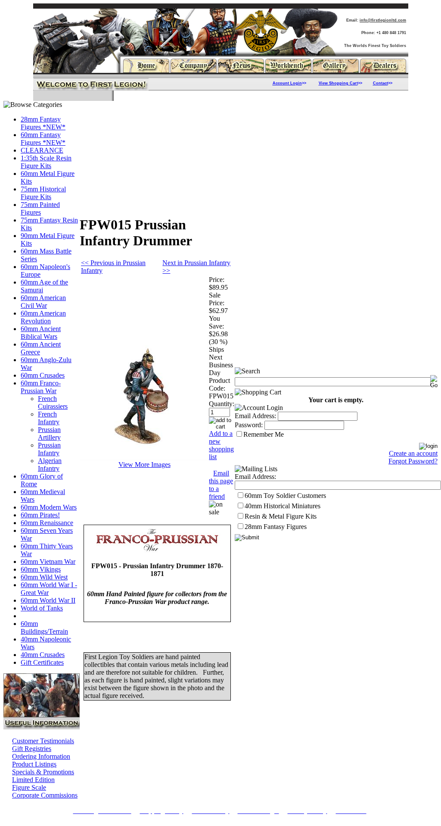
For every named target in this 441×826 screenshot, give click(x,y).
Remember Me (263, 434)
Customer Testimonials (43, 741)
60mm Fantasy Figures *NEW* (43, 138)
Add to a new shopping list (221, 445)
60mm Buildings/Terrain (44, 627)
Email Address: (255, 415)
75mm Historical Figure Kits (43, 192)
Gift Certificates (42, 662)
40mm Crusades (43, 654)
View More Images (144, 464)
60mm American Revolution (43, 317)
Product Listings (34, 764)
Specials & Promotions (43, 772)
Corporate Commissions (45, 795)
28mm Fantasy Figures (276, 526)
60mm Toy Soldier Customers (285, 495)
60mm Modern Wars (49, 507)
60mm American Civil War (43, 301)
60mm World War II (48, 600)
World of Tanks (42, 608)
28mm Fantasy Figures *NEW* (43, 123)
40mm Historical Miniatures (282, 506)
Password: (249, 425)
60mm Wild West (44, 577)
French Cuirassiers (53, 402)
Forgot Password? (413, 461)
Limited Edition (33, 779)
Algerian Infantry (50, 464)
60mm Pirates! (40, 515)
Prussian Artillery (49, 433)
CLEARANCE (42, 150)
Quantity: (221, 403)
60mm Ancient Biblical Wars (41, 332)
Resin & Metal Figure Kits (281, 516)
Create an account (413, 453)
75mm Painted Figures (40, 208)
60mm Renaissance (47, 522)
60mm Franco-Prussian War (41, 386)
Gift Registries (31, 748)
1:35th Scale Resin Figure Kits (46, 161)
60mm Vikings (41, 569)
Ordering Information (41, 756)
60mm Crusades (43, 375)
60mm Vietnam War (48, 561)
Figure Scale (29, 787)
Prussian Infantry (49, 449)
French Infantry (48, 418)
